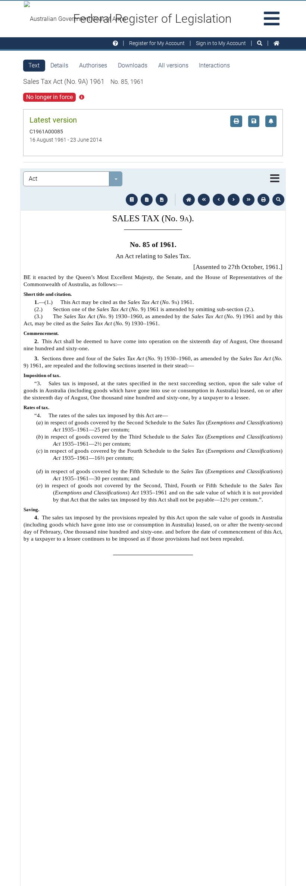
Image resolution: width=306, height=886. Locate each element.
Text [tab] (34, 65)
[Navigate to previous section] (219, 200)
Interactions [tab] (214, 65)
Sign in (221, 43)
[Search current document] (278, 200)
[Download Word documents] (162, 200)
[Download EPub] (132, 200)
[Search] (260, 43)
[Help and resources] (115, 43)
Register (157, 43)
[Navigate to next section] (234, 200)
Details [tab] (59, 65)
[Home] (276, 43)
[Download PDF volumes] (147, 200)
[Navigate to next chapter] (249, 200)
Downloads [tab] (132, 65)
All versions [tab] (173, 65)
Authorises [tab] (93, 65)
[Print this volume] (263, 200)
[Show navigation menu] (275, 178)
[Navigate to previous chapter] (204, 200)
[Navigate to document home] (189, 200)
